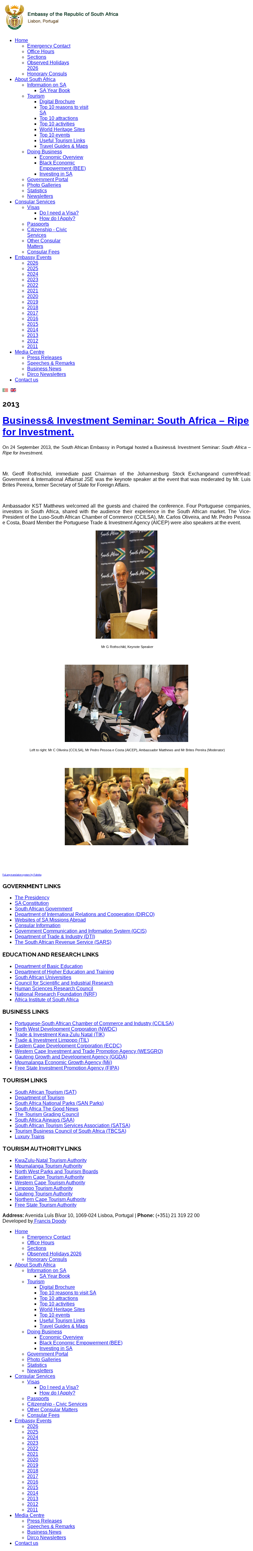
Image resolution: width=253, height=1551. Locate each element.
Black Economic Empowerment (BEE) (62, 165)
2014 (32, 329)
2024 (32, 274)
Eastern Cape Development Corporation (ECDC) (68, 1045)
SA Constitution (32, 903)
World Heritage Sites (62, 129)
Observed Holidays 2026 (54, 1253)
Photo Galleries (44, 185)
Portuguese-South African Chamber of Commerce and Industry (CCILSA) (94, 1023)
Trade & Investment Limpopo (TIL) (52, 1040)
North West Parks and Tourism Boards (56, 1171)
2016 (32, 318)
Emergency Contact (48, 46)
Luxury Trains (29, 1136)
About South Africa (35, 79)
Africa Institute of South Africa (47, 999)
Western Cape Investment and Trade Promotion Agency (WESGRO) (89, 1051)
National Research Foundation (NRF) (56, 994)
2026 (32, 263)
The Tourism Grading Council (47, 1114)
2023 (32, 279)
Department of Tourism (39, 1097)
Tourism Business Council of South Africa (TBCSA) (70, 1131)
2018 (32, 307)
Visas (33, 207)
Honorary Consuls (47, 73)
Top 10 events (54, 135)
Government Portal (47, 179)
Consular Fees (43, 251)
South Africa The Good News (46, 1108)
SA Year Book (54, 90)
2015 (32, 324)
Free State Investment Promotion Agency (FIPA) (67, 1068)
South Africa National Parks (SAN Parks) (59, 1103)
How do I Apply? (57, 218)
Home (21, 40)
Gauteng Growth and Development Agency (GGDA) (71, 1056)
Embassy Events (33, 257)
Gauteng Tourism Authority (44, 1193)
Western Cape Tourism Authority (50, 1182)
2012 (32, 340)
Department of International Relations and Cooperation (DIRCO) (85, 914)
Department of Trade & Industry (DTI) (55, 936)
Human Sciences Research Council (54, 988)
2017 (32, 313)
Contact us (26, 379)
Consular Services (35, 201)
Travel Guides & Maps (63, 146)
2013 (32, 335)
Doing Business (44, 151)
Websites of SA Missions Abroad (50, 920)
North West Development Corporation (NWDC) (66, 1029)
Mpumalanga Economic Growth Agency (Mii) (63, 1062)
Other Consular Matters (52, 1409)
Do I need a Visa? (59, 212)
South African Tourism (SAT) (46, 1092)
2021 (32, 290)
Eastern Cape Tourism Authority (49, 1177)
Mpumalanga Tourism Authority (48, 1166)
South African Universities (43, 977)
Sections (36, 57)
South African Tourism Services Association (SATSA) (72, 1125)
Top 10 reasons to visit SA (67, 1292)
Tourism (35, 96)
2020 (32, 296)
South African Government (43, 908)
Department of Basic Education (49, 966)
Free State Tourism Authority (46, 1205)
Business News (44, 368)
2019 (32, 302)
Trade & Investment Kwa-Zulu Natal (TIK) (60, 1034)
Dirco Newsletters (46, 374)
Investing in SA (56, 174)
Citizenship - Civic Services (57, 1404)
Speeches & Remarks (51, 363)
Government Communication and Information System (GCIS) (81, 931)
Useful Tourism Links (62, 140)
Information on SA (46, 84)
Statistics (37, 190)
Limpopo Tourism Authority (44, 1188)
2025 (32, 268)
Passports (38, 224)
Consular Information (37, 925)
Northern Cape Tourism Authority (50, 1199)
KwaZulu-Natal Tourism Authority (51, 1160)
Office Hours (40, 51)
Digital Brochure (57, 101)
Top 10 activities (57, 123)
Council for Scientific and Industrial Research (64, 983)
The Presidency (32, 897)
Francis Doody (49, 1221)
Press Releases (44, 357)
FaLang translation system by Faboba (21, 874)
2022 (32, 285)
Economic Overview (61, 157)
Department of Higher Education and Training (64, 971)
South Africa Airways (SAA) (44, 1120)
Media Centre (29, 352)
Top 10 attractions (58, 118)
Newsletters (40, 196)
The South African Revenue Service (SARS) (63, 942)
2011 (32, 346)
